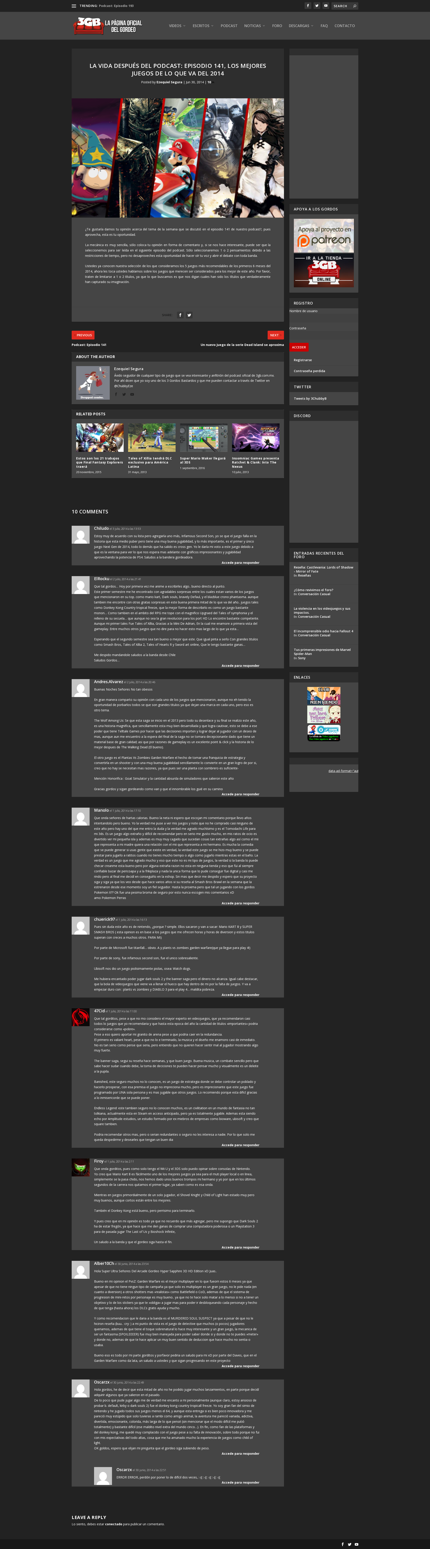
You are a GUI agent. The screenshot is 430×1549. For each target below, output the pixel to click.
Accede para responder (240, 562)
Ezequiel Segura (169, 82)
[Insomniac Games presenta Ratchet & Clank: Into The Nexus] (256, 437)
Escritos (201, 26)
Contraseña (297, 328)
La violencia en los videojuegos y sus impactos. (322, 610)
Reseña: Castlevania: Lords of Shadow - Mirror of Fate (323, 569)
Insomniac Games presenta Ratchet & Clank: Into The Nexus (255, 462)
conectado (113, 1524)
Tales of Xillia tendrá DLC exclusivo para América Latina (150, 462)
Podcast (229, 26)
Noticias (252, 26)
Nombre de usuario (303, 311)
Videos (175, 26)
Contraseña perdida (309, 371)
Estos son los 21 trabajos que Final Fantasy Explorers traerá (99, 462)
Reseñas (304, 575)
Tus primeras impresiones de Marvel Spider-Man (322, 652)
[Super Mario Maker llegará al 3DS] (204, 437)
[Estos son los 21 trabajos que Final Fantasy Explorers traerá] (100, 437)
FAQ (324, 26)
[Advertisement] (324, 127)
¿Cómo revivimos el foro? (313, 590)
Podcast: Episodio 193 (116, 6)
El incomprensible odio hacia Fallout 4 (323, 631)
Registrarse (303, 360)
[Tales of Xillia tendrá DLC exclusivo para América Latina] (152, 437)
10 (209, 82)
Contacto (345, 26)
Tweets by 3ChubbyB (310, 398)
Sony (302, 658)
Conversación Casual (314, 594)
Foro (277, 26)
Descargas (299, 26)
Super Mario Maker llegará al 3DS (203, 460)
